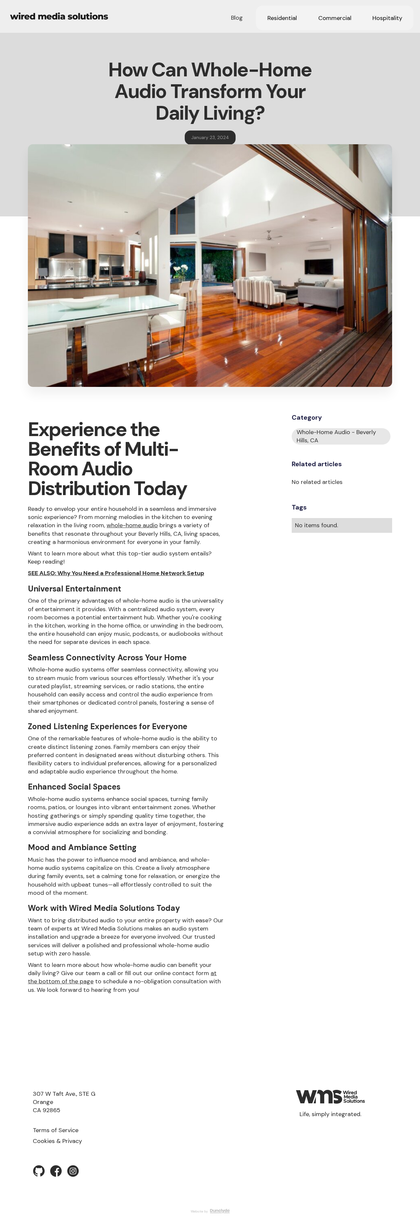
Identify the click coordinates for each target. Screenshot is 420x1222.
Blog (237, 18)
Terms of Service (55, 1130)
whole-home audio (132, 525)
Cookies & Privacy (57, 1141)
